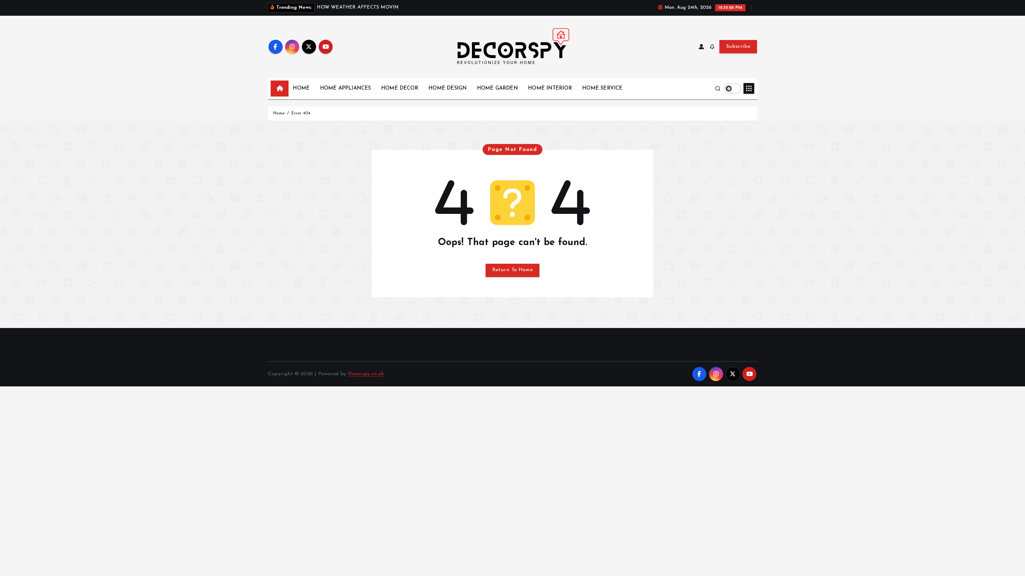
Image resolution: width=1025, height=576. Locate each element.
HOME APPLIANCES (345, 88)
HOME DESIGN (447, 88)
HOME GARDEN (497, 88)
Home (279, 113)
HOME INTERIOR (550, 88)
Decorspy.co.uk (366, 374)
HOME (301, 88)
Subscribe (738, 46)
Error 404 (300, 113)
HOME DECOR (399, 88)
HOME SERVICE (602, 88)
